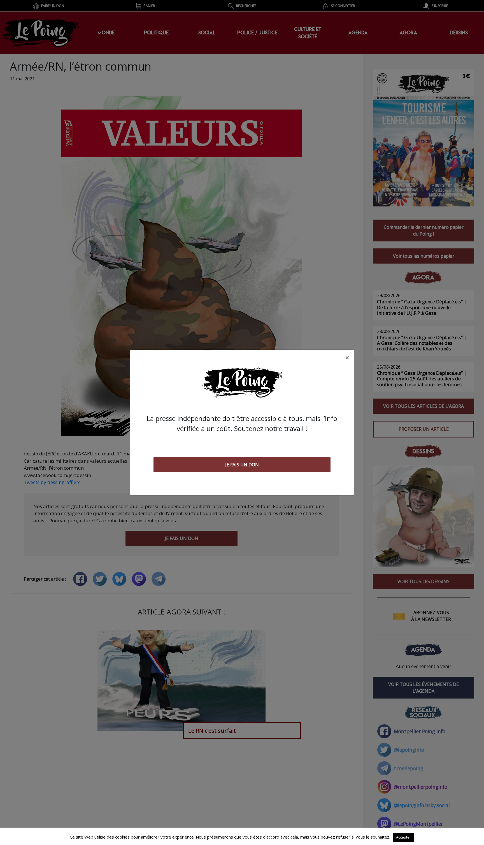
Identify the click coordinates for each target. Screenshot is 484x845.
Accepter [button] (403, 837)
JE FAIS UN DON (242, 465)
